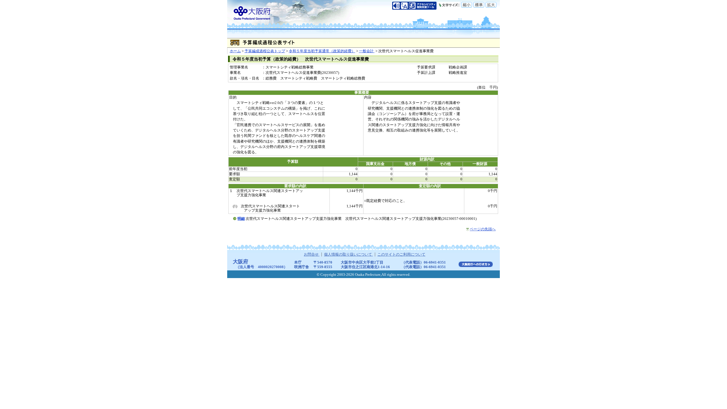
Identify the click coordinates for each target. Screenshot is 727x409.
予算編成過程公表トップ (265, 51)
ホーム (235, 51)
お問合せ (311, 254)
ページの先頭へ (483, 229)
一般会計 (367, 51)
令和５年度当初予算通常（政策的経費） (322, 51)
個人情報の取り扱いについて (348, 254)
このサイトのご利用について (401, 254)
